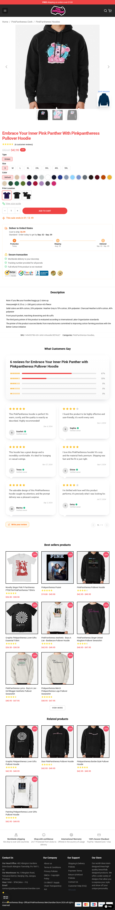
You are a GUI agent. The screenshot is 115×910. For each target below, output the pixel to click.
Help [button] (110, 906)
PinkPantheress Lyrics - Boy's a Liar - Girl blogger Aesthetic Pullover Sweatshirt (21, 691)
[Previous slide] (7, 67)
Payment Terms (75, 871)
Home (5, 21)
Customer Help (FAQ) (77, 886)
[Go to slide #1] (43, 115)
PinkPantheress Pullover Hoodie (91, 587)
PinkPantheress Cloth (22, 21)
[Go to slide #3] (72, 115)
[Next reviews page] (106, 525)
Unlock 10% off (5, 897)
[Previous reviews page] (93, 525)
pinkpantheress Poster (51, 587)
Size (4, 163)
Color (4, 172)
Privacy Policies (51, 871)
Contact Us (73, 882)
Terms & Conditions (52, 867)
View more (57, 708)
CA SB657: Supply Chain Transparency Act (52, 885)
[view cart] (110, 10)
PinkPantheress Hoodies (48, 21)
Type (4, 154)
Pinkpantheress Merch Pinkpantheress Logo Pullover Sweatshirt (54, 691)
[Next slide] (108, 67)
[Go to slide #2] (57, 115)
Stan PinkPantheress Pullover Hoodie (57, 761)
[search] (105, 10)
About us (48, 863)
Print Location (8, 188)
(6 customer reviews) (24, 144)
